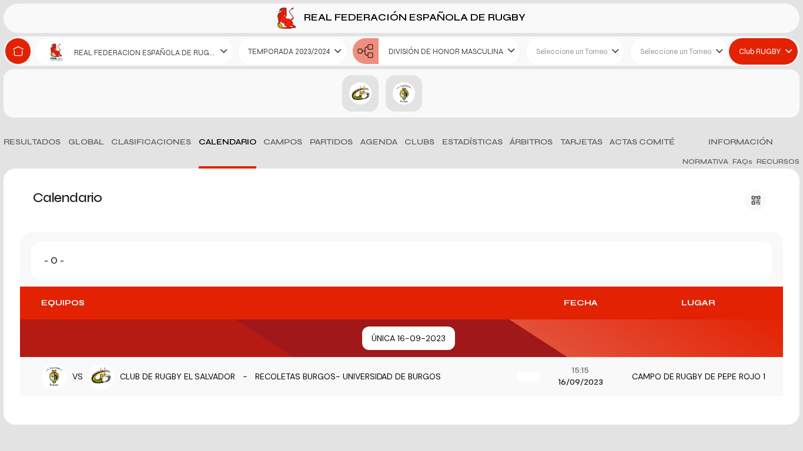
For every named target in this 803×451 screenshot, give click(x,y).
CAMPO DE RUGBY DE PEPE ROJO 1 (698, 376)
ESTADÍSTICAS (472, 142)
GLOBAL (86, 142)
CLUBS (419, 142)
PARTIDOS (331, 142)
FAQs (742, 161)
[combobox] (134, 51)
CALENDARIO (227, 142)
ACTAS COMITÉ (642, 142)
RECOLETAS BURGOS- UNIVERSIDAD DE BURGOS (348, 376)
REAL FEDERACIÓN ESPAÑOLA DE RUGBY (414, 17)
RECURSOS (778, 161)
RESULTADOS (32, 142)
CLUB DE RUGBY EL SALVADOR (177, 376)
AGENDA (378, 142)
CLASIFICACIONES (151, 142)
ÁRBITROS (531, 142)
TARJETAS (581, 142)
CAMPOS (282, 142)
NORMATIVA (705, 161)
